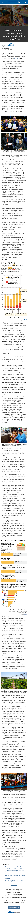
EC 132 (16, 58)
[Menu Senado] (2, 2)
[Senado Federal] (14, 2)
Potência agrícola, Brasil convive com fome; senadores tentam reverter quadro (15, 871)
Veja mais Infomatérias (14, 907)
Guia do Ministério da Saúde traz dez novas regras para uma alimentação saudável (15, 876)
